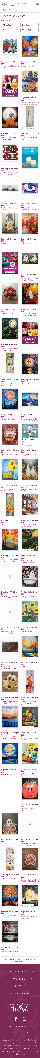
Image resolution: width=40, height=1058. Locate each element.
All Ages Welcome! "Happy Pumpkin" (27, 809)
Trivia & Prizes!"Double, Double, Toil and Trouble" (30, 844)
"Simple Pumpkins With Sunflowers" (9, 702)
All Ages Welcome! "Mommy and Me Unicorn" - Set (30, 209)
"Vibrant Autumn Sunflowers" (7, 490)
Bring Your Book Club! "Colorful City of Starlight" (30, 420)
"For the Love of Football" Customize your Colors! (10, 173)
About (20, 986)
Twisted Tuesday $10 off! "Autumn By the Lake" (9, 737)
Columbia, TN (6, 10)
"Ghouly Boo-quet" (8, 843)
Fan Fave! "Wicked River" (10, 951)
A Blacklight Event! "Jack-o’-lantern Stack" (10, 597)
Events (24, 3)
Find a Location (20, 971)
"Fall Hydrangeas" (7, 313)
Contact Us (20, 1032)
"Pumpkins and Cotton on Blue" (10, 67)
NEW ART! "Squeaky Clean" (28, 597)
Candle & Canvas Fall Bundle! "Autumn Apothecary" (28, 526)
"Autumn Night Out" (28, 66)
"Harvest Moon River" (28, 384)
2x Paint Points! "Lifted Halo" (29, 138)
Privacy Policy (20, 1026)
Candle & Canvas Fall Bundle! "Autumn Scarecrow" (28, 703)
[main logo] (4, 3)
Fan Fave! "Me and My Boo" (28, 490)
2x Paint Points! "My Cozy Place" (29, 739)
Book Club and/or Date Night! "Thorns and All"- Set (9, 668)
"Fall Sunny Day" (27, 631)
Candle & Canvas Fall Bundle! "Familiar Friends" (30, 314)
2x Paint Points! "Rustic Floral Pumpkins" (9, 384)
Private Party (20, 978)
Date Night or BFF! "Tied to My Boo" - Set (29, 279)
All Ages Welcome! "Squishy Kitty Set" (7, 632)
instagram (24, 1019)
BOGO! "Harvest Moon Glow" (9, 775)
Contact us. (20, 961)
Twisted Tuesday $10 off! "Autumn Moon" (9, 138)
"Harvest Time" (6, 524)
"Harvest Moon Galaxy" (9, 419)
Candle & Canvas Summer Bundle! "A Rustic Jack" (30, 103)
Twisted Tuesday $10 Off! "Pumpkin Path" (9, 916)
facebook (16, 1019)
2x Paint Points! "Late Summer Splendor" (28, 562)
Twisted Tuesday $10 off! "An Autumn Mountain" (9, 560)
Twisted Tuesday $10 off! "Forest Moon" (9, 349)
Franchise (20, 993)
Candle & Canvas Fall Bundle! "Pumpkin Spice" (30, 881)
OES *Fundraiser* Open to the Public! (30, 455)
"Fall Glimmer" (26, 666)
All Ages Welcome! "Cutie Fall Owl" (10, 455)
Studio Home (14, 3)
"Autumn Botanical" (8, 879)
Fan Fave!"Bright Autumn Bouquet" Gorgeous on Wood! (30, 774)
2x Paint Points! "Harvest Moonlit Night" (29, 917)
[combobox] (10, 25)
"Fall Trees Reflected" (29, 243)
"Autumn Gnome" (7, 243)
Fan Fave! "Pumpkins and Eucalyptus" (10, 208)
